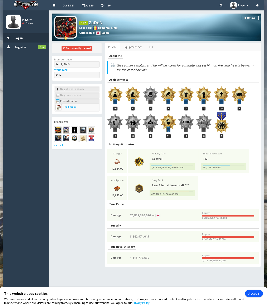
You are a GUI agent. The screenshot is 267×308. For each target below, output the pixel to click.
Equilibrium (69, 107)
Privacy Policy (141, 303)
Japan (105, 33)
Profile (112, 47)
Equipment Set (133, 47)
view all (58, 145)
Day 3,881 (68, 5)
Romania (103, 28)
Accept (253, 293)
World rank (60, 70)
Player (26, 19)
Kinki (114, 28)
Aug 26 (89, 5)
